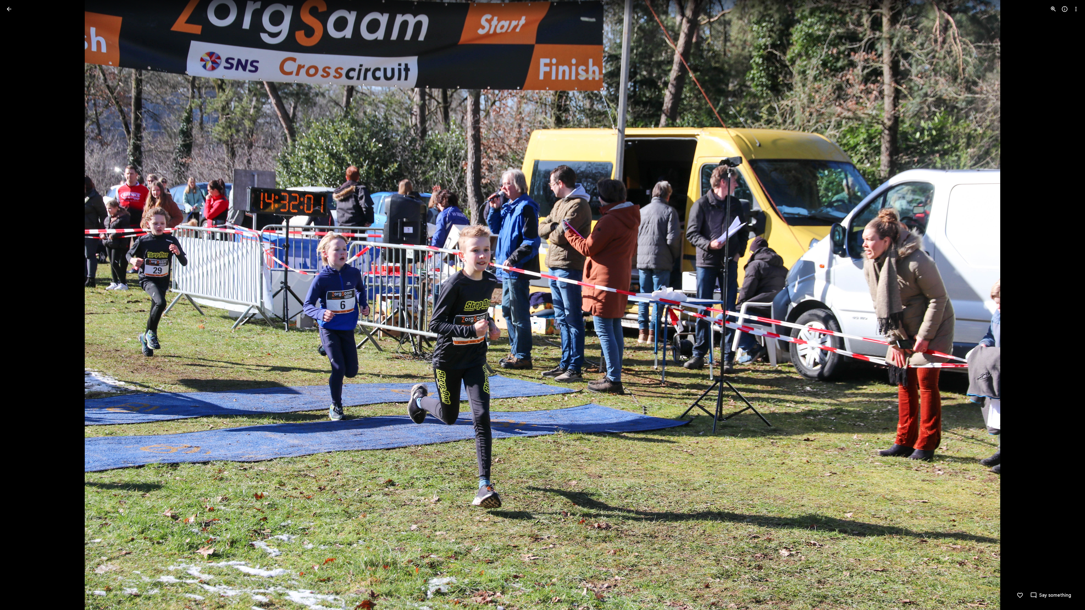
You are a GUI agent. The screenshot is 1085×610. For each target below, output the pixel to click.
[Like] (1020, 595)
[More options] (1076, 9)
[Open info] (1064, 9)
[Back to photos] (9, 9)
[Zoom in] (1053, 9)
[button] (16, 305)
